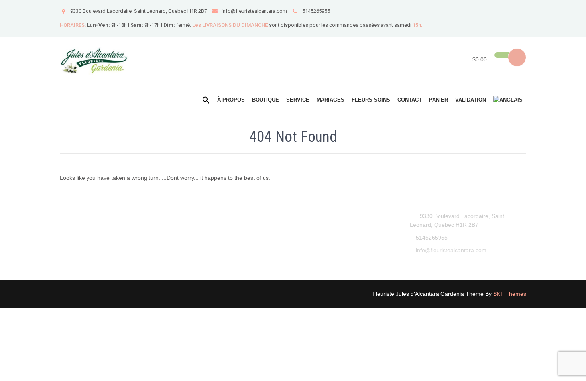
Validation (470, 100)
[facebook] (519, 10)
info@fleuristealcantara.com (254, 11)
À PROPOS (231, 100)
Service (297, 100)
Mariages (330, 100)
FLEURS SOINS (371, 100)
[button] (206, 100)
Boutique (265, 100)
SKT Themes (509, 294)
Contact (409, 100)
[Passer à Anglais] (508, 100)
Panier (438, 100)
